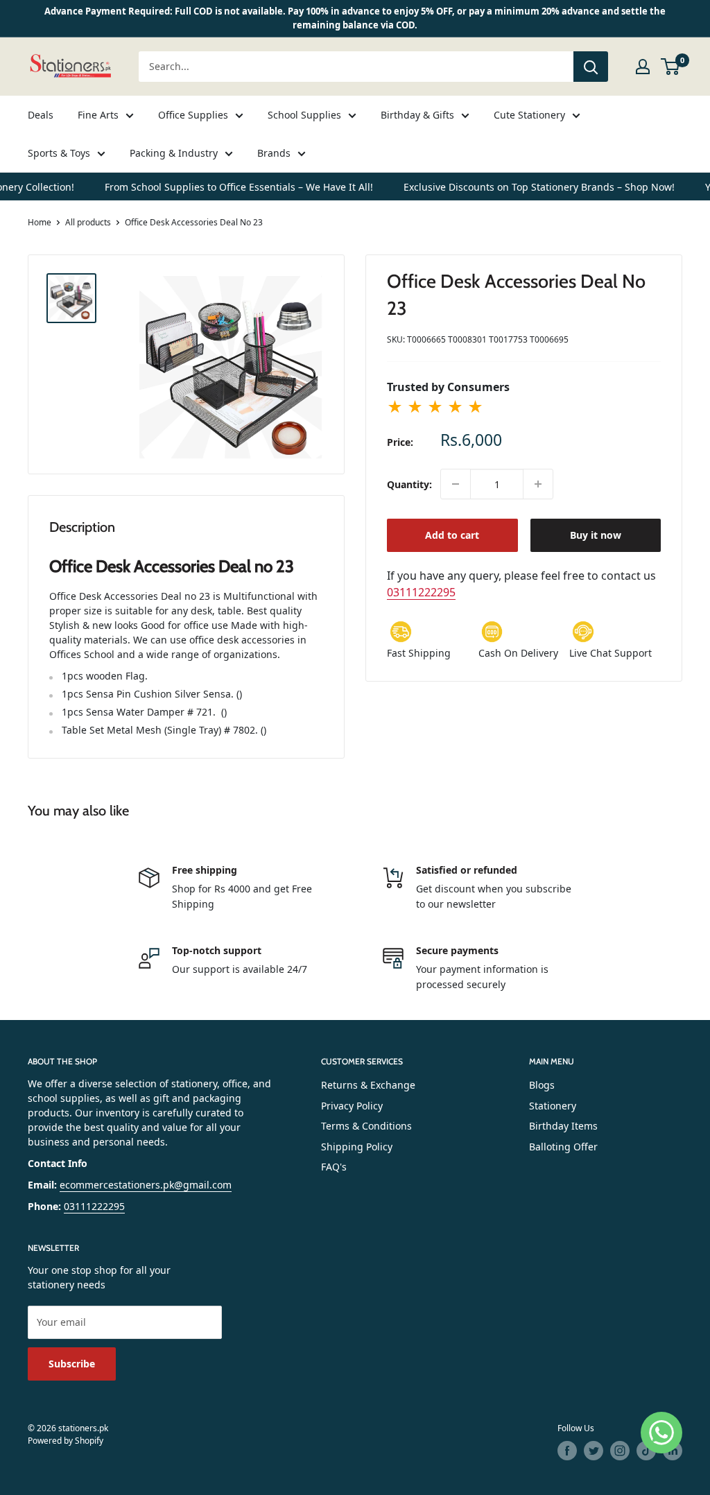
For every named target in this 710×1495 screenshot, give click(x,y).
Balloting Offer (563, 1146)
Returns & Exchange (368, 1084)
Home (39, 222)
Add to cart (452, 535)
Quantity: (409, 484)
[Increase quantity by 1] (538, 484)
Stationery (552, 1105)
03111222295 (421, 592)
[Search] (590, 66)
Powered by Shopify (65, 1440)
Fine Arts (98, 114)
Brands (274, 152)
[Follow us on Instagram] (620, 1450)
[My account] (643, 66)
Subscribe (72, 1363)
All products (88, 222)
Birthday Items (563, 1125)
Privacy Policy (352, 1105)
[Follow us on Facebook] (567, 1450)
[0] (670, 66)
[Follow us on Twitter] (593, 1450)
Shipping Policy (356, 1146)
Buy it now (595, 535)
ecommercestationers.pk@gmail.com (146, 1184)
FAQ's (334, 1166)
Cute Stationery (529, 114)
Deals (40, 114)
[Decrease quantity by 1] (455, 484)
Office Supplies (193, 114)
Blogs (542, 1084)
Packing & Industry (174, 152)
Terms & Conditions (366, 1125)
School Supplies (304, 114)
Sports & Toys (59, 152)
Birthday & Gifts (417, 114)
